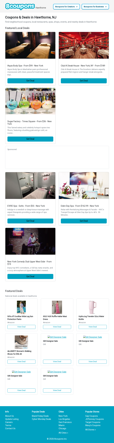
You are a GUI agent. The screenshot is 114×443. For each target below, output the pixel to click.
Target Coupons (92, 422)
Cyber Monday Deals (41, 419)
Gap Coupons (91, 416)
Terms (8, 425)
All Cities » (63, 433)
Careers (9, 422)
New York (63, 416)
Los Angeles (64, 419)
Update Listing (12, 419)
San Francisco (65, 422)
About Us (9, 416)
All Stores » (90, 429)
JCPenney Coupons (94, 419)
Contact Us (10, 428)
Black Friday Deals (40, 416)
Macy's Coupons (92, 425)
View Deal (21, 327)
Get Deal (30, 80)
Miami (61, 425)
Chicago (62, 428)
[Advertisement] (57, 159)
